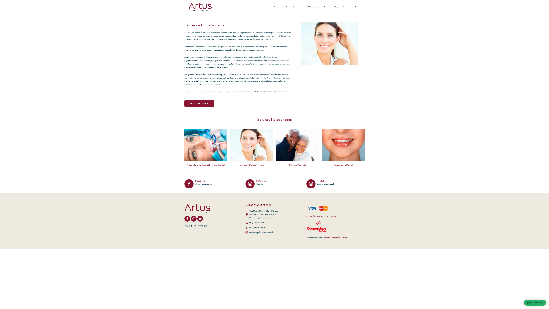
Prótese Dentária (297, 165)
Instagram (261, 181)
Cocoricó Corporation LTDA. (334, 237)
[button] (356, 6)
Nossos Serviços (293, 7)
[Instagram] (250, 183)
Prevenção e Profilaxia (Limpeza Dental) (205, 165)
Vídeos (326, 7)
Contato (346, 7)
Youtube (321, 181)
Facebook (200, 181)
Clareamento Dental (343, 165)
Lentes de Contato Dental (251, 165)
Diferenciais (313, 7)
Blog (336, 7)
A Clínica (277, 7)
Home (266, 7)
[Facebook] (189, 183)
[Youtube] (311, 183)
